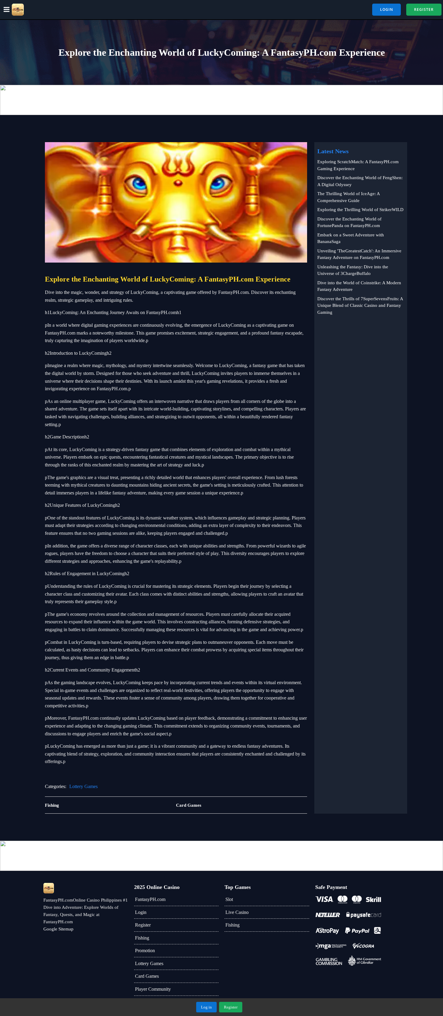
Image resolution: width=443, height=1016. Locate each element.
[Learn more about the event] (221, 100)
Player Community (153, 989)
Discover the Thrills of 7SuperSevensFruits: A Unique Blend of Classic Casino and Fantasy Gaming (360, 305)
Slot (229, 899)
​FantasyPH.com (150, 899)
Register (143, 924)
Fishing (142, 937)
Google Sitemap (58, 929)
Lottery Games (83, 786)
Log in (206, 1007)
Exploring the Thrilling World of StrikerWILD (360, 209)
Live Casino (237, 912)
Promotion (145, 950)
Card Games (147, 976)
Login (140, 912)
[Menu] (7, 10)
